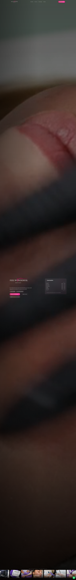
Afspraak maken (61, 1)
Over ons (36, 1)
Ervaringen (40, 1)
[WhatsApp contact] (74, 577)
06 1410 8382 (13, 291)
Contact (44, 1)
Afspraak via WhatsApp (14, 294)
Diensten (31, 1)
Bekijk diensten (25, 294)
